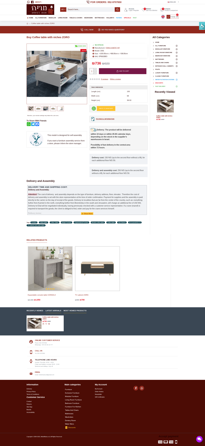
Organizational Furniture (81, 222)
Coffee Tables (54, 222)
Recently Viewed (35, 311)
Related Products (37, 240)
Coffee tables (43, 222)
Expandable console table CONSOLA (42, 295)
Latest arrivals (53, 311)
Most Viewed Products (75, 311)
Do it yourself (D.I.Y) (135, 222)
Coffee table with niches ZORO (164, 116)
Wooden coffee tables (98, 222)
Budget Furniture (66, 222)
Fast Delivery (122, 222)
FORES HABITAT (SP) (113, 48)
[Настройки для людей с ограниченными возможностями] (202, 26)
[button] (31, 74)
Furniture (34, 222)
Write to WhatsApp (106, 108)
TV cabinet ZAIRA (81, 295)
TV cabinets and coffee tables (36, 225)
